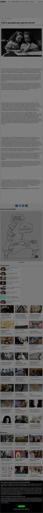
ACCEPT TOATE (21, 506)
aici (23, 491)
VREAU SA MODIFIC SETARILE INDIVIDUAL (21, 509)
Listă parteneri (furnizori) (5, 503)
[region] (21, 496)
